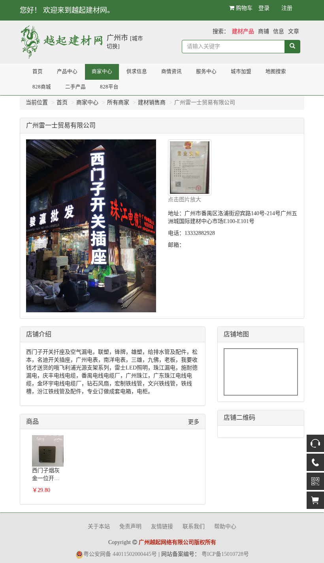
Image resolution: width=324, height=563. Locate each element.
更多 (193, 422)
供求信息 (136, 71)
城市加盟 (241, 71)
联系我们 (194, 526)
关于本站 (99, 526)
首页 (37, 71)
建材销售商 (152, 102)
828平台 (109, 87)
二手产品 (75, 87)
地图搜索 (276, 71)
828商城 (41, 87)
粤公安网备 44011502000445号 (120, 554)
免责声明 (130, 526)
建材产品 (243, 31)
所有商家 (118, 102)
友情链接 (162, 526)
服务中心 (206, 71)
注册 (286, 8)
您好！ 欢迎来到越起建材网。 (67, 10)
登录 (263, 8)
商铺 (263, 31)
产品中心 (67, 71)
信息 (278, 31)
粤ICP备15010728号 (225, 554)
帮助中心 (225, 526)
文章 (293, 31)
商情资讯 (171, 71)
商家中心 (102, 71)
